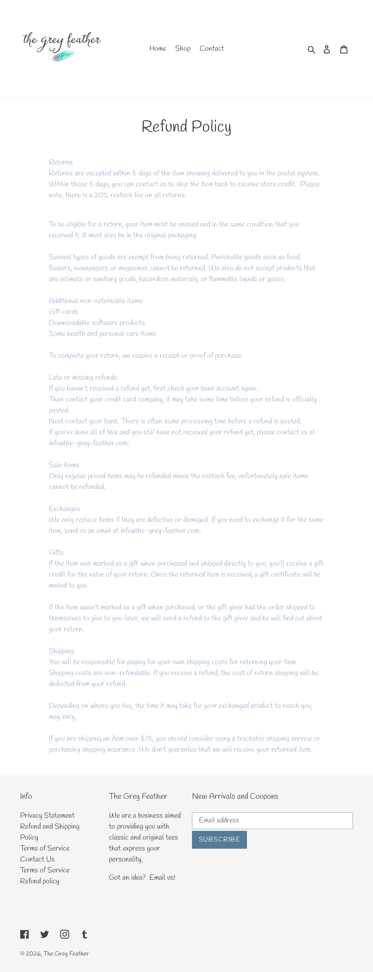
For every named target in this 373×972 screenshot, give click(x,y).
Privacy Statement (47, 816)
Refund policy (39, 881)
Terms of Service (45, 848)
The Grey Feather (66, 954)
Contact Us (37, 859)
